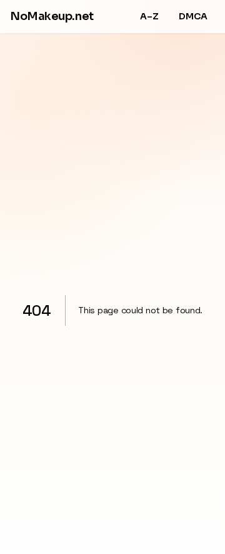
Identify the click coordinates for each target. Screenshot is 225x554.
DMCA (193, 16)
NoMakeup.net (52, 16)
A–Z (149, 16)
